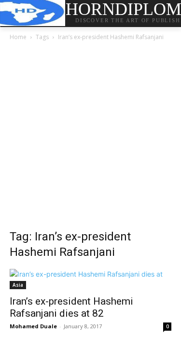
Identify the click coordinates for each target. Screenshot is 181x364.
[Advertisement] (90, 137)
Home (18, 37)
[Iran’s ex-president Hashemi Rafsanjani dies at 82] (90, 279)
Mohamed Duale (33, 326)
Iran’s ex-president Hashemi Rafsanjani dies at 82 (71, 307)
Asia (18, 284)
